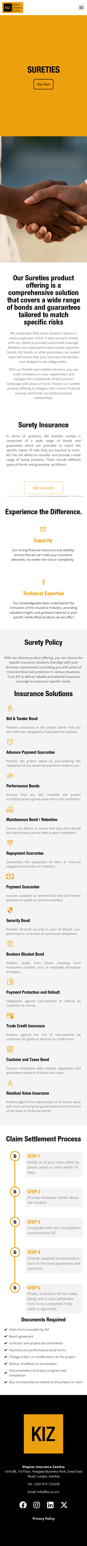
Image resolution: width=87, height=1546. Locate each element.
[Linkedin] (50, 1505)
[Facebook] (23, 1505)
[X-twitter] (64, 1505)
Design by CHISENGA (44, 1541)
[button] (81, 7)
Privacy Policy (44, 1518)
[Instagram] (36, 1505)
